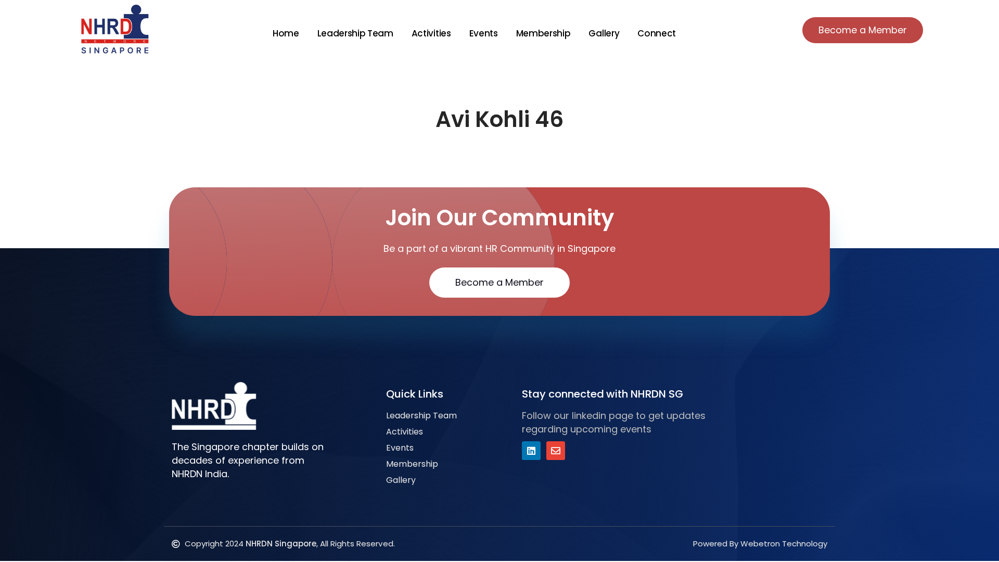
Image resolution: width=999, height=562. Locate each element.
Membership (543, 33)
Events (483, 33)
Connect (656, 33)
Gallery (603, 33)
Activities (431, 33)
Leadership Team (355, 33)
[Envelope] (555, 450)
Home (286, 33)
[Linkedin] (531, 450)
